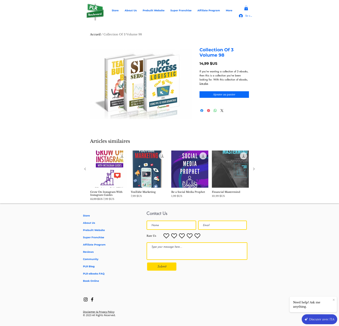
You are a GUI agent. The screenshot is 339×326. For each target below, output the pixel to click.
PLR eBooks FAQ (94, 273)
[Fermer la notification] (333, 300)
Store (86, 215)
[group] (169, 175)
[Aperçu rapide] (108, 169)
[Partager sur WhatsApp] (215, 110)
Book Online (91, 280)
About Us (89, 222)
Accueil (95, 34)
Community (90, 259)
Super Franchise (93, 237)
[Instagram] (85, 299)
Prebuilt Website (94, 230)
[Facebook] (92, 299)
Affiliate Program (94, 244)
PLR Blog (89, 266)
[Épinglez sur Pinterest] (208, 110)
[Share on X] (222, 110)
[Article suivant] (254, 169)
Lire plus (204, 83)
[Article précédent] (85, 169)
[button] (246, 8)
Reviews (88, 251)
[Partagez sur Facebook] (202, 110)
